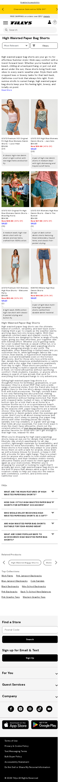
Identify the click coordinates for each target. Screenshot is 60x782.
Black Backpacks (10, 586)
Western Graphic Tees (34, 597)
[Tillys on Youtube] (49, 709)
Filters (45, 45)
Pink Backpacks (10, 591)
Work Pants (7, 575)
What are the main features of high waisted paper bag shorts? (25, 493)
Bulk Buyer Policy (13, 756)
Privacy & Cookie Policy (16, 746)
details (46, 16)
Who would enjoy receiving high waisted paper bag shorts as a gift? (26, 514)
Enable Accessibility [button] (30, 2)
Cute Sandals (37, 581)
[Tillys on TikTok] (39, 709)
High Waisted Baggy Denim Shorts (40, 428)
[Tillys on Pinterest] (30, 709)
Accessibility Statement (17, 762)
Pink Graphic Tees (11, 597)
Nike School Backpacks (34, 586)
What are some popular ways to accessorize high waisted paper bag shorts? (25, 537)
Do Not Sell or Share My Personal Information (27, 767)
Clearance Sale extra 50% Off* (30, 9)
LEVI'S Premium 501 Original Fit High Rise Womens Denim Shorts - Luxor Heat (15, 141)
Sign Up (30, 658)
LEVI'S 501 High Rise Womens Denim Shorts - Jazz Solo (44, 139)
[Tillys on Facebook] (11, 709)
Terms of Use (11, 741)
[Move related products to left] (3, 562)
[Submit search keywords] (6, 30)
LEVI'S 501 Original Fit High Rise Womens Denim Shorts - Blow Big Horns (15, 213)
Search (30, 639)
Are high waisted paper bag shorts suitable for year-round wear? (25, 525)
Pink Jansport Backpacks (29, 575)
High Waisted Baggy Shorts (25, 563)
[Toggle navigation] (5, 23)
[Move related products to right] (56, 562)
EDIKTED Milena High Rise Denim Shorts (42, 289)
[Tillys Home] (21, 23)
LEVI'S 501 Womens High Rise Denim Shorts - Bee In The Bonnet (44, 213)
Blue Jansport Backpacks (15, 581)
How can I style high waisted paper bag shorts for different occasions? (27, 503)
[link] (55, 22)
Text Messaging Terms (16, 751)
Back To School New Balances (36, 591)
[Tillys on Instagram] (20, 709)
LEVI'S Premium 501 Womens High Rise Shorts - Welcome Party (15, 290)
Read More (7, 90)
